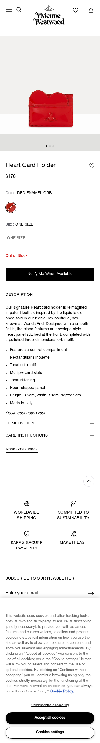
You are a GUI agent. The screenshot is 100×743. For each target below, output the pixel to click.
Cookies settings (50, 732)
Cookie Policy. (62, 692)
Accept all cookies (50, 718)
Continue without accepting (50, 705)
